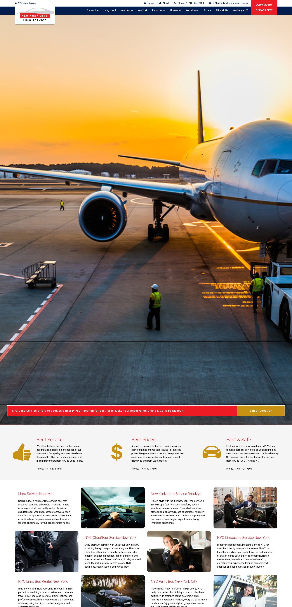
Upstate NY (175, 10)
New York (142, 10)
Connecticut (93, 10)
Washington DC (241, 10)
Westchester (192, 10)
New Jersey (127, 10)
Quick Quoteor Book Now (264, 7)
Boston (207, 10)
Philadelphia (222, 10)
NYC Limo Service (27, 3)
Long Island (110, 10)
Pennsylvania (158, 10)
